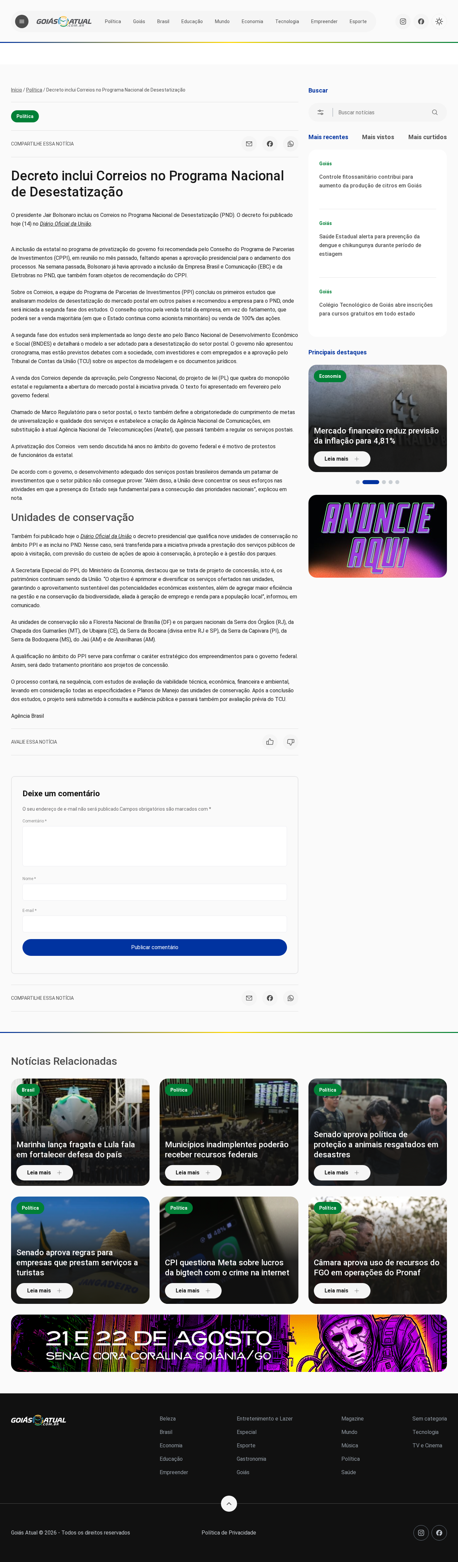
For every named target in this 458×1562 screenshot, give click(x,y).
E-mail (29, 910)
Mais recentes (328, 136)
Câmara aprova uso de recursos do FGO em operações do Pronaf (377, 1267)
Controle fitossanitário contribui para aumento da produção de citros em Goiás (370, 181)
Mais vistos (378, 136)
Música (349, 1445)
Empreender (324, 21)
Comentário (34, 821)
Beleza (168, 1418)
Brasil (163, 21)
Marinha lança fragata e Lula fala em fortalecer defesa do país (75, 1149)
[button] (358, 482)
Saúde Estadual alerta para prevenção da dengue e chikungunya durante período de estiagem (370, 245)
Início (16, 90)
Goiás (139, 21)
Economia (252, 21)
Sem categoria (429, 1418)
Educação (192, 21)
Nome (29, 878)
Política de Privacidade (229, 1532)
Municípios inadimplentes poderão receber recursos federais (227, 1149)
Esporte (358, 21)
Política (113, 21)
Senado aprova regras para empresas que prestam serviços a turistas (77, 1262)
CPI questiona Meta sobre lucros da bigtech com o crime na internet (227, 1267)
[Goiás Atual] (64, 21)
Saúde (348, 1472)
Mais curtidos (427, 136)
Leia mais (336, 459)
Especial (246, 1432)
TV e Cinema (427, 1445)
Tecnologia (287, 21)
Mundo (222, 21)
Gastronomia (251, 1459)
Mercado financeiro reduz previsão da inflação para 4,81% (376, 436)
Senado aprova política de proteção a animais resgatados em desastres (376, 1144)
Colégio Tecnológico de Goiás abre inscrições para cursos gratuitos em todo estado (376, 309)
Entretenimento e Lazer (265, 1418)
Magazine (352, 1418)
